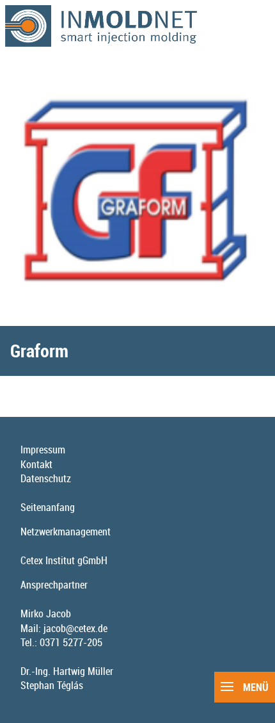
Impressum (42, 450)
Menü (254, 687)
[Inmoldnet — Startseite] (137, 26)
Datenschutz (45, 478)
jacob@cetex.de (75, 628)
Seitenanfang (47, 507)
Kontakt (36, 464)
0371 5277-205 (71, 642)
